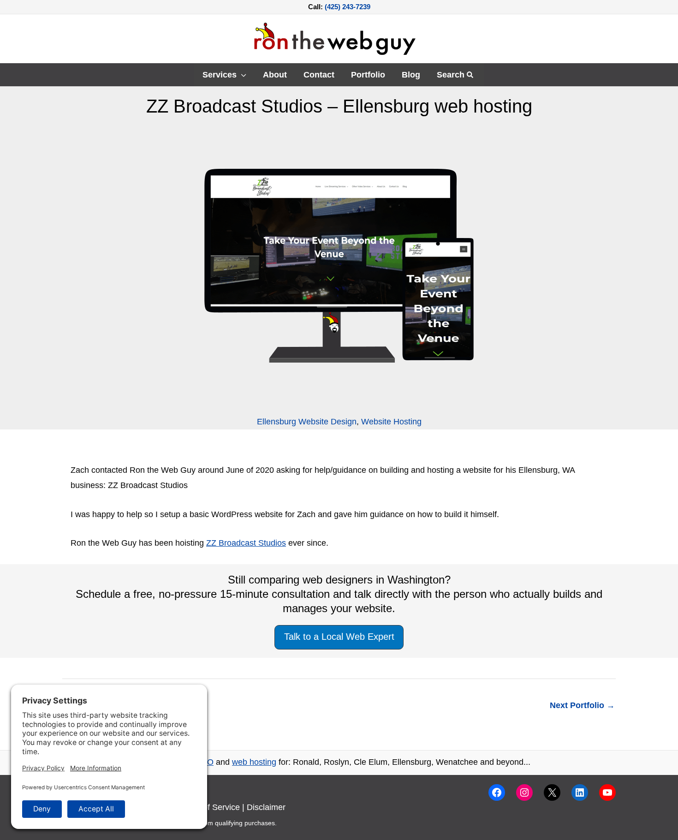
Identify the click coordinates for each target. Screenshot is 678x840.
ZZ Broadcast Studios (246, 543)
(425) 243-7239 (347, 7)
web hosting (254, 762)
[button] (241, 74)
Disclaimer (266, 807)
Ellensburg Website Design (307, 421)
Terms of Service (209, 807)
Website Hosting (391, 421)
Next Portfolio (582, 705)
